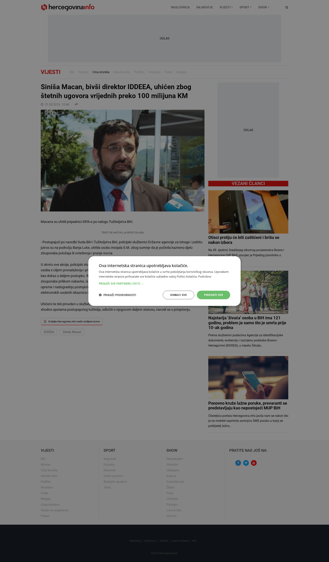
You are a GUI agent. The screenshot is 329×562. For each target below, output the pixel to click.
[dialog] (164, 281)
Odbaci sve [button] (178, 295)
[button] (164, 283)
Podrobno (204, 276)
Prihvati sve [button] (213, 295)
